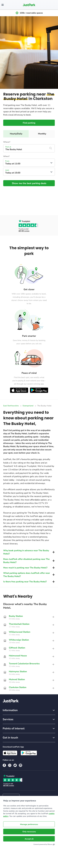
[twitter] (15, 765)
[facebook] (4, 765)
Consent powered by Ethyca (42, 844)
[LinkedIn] (20, 765)
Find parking (29, 122)
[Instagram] (9, 765)
